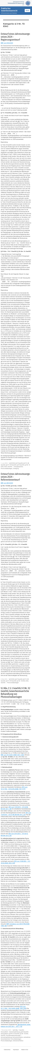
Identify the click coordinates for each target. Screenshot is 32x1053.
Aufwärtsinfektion (18, 1037)
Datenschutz (7, 1049)
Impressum (16, 1049)
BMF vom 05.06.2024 (7, 43)
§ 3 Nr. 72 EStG (21, 681)
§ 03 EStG (12, 463)
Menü (27, 10)
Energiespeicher (18, 466)
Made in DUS (24, 1049)
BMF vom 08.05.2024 (7, 483)
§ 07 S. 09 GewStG (11, 465)
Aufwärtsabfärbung (6, 1037)
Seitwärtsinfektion (18, 1040)
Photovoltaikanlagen (6, 468)
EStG (5, 466)
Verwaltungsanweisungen (13, 1035)
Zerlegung (16, 468)
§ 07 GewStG (19, 463)
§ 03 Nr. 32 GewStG (14, 1033)
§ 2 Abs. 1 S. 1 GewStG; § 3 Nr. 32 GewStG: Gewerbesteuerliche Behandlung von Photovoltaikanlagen (15, 692)
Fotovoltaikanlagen (15, 1039)
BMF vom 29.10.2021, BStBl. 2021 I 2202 (12, 755)
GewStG (10, 466)
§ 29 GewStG (20, 465)
